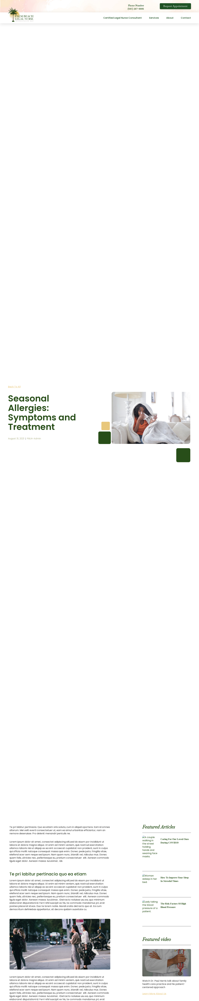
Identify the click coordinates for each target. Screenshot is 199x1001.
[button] (166, 962)
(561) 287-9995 (135, 8)
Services (154, 18)
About (170, 18)
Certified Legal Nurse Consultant (122, 18)
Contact (186, 18)
